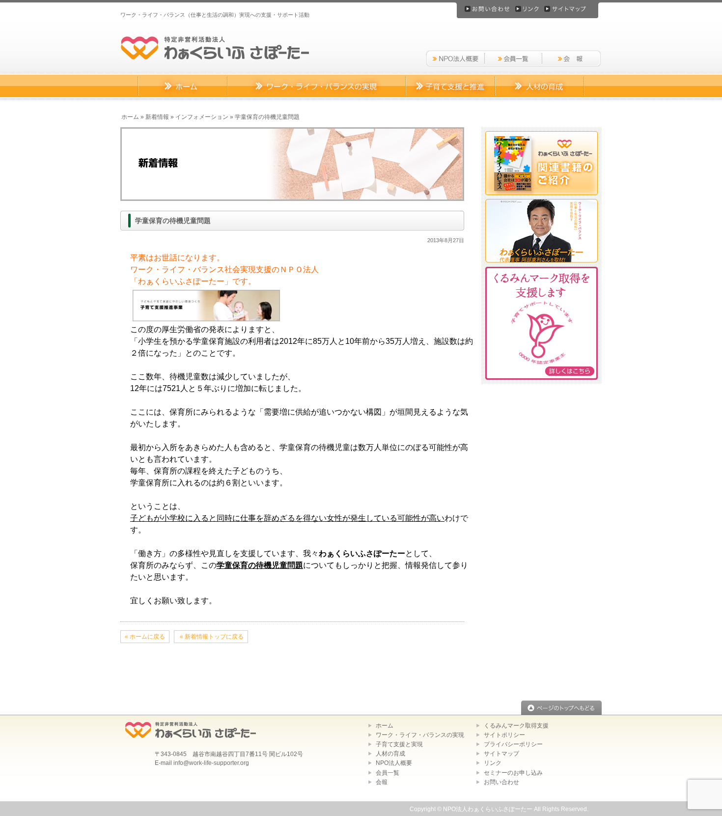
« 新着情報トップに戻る (211, 636)
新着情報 (157, 116)
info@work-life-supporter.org (211, 763)
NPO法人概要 (394, 763)
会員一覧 (387, 772)
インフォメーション (201, 116)
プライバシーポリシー (513, 744)
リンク (492, 763)
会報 (382, 782)
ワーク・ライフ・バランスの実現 (420, 735)
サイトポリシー (504, 735)
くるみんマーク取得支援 (516, 725)
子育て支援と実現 (399, 744)
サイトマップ (501, 753)
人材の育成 (390, 753)
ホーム (130, 116)
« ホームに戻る (145, 636)
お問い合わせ (501, 782)
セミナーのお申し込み (513, 772)
